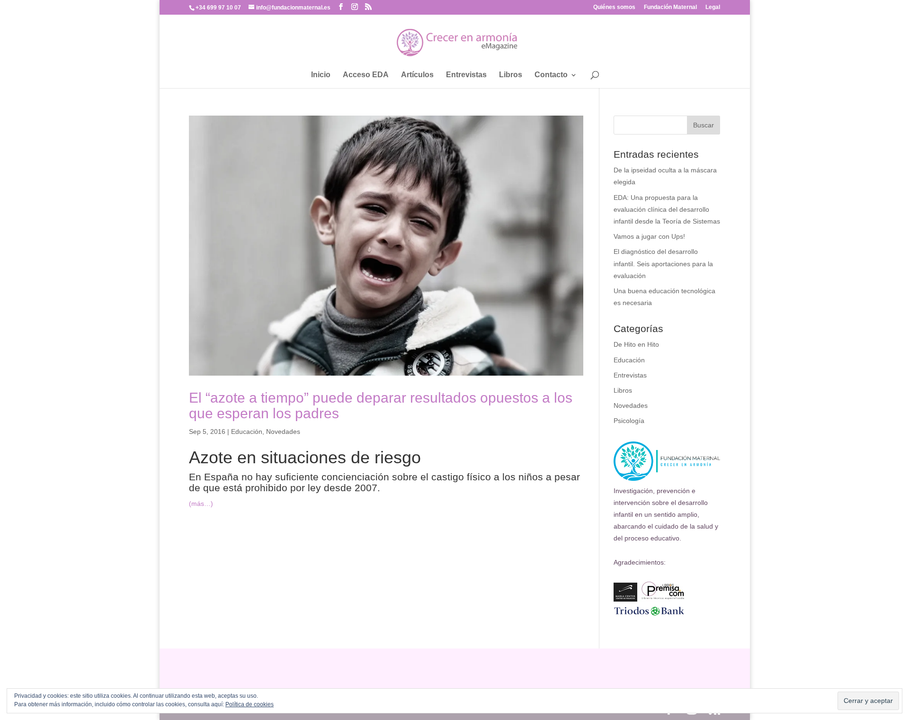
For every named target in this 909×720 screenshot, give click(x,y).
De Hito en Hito (636, 344)
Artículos (417, 75)
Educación (246, 431)
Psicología (629, 420)
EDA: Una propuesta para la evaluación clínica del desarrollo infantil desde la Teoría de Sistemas (667, 209)
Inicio (320, 75)
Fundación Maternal (670, 7)
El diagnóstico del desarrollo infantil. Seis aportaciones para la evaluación (663, 263)
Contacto (551, 75)
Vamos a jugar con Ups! (649, 236)
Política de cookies (249, 704)
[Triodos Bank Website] (649, 614)
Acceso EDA (366, 75)
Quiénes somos (614, 7)
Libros (510, 75)
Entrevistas (466, 75)
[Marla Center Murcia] (625, 599)
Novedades (283, 431)
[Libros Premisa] (662, 599)
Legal (712, 7)
